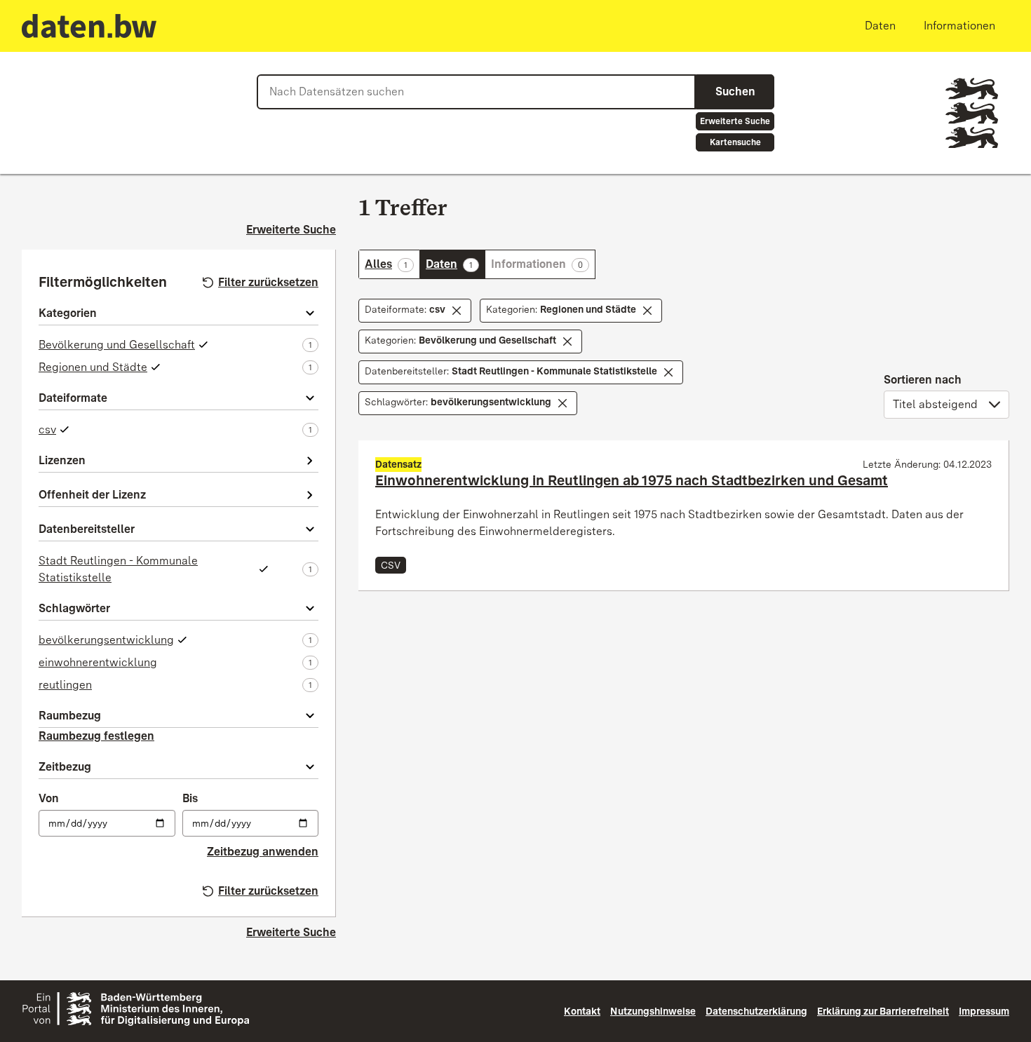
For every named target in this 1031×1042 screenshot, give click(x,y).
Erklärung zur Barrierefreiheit (883, 1011)
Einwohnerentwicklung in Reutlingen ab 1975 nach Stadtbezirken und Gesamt (631, 480)
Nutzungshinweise (653, 1011)
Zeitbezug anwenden (262, 851)
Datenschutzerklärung (756, 1011)
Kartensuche (735, 142)
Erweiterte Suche (735, 121)
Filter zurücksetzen (268, 282)
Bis (190, 798)
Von (49, 798)
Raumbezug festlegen (96, 736)
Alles (392, 264)
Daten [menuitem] (880, 25)
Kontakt (582, 1011)
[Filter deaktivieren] (456, 310)
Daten (455, 264)
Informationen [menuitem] (959, 25)
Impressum (984, 1011)
